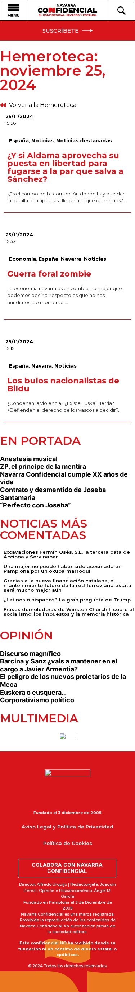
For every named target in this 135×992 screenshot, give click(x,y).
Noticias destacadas (84, 140)
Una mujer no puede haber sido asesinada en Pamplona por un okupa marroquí (63, 568)
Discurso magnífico (30, 653)
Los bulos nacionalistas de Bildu (63, 384)
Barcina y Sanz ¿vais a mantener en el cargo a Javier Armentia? (58, 665)
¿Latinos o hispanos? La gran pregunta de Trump (67, 600)
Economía (22, 259)
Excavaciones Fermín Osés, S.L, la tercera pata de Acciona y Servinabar (67, 554)
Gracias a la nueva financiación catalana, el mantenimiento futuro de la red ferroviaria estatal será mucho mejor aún (68, 585)
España (19, 140)
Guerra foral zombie (49, 274)
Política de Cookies (67, 843)
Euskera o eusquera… (33, 692)
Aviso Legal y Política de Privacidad (67, 827)
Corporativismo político (37, 700)
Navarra (71, 259)
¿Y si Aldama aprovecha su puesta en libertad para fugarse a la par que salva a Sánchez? (65, 167)
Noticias (42, 140)
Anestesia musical (29, 459)
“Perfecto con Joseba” (35, 505)
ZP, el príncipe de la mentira (43, 466)
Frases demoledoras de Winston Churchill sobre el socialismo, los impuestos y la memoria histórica (69, 611)
